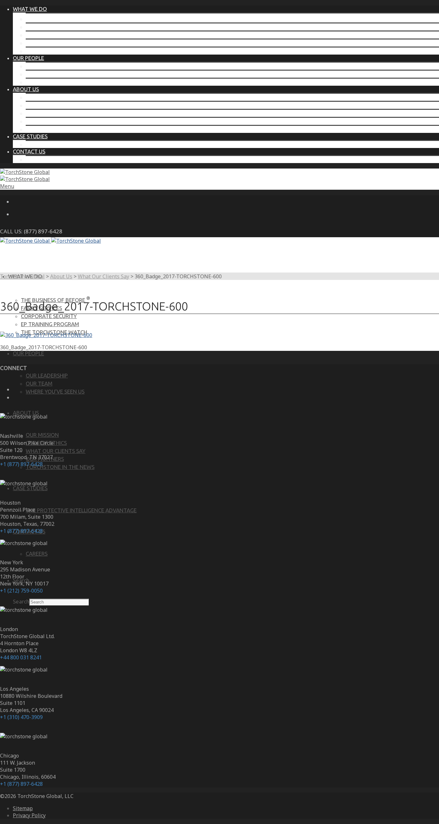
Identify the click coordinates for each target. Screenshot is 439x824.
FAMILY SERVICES (46, 27)
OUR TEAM (39, 74)
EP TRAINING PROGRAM (55, 43)
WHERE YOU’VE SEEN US (55, 82)
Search (21, 601)
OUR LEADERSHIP (47, 66)
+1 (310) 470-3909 (21, 717)
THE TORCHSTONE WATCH (59, 51)
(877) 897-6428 (43, 231)
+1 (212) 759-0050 (21, 590)
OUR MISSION (42, 97)
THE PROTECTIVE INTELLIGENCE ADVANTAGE (81, 144)
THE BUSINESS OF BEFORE (60, 19)
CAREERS (37, 159)
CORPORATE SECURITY (54, 35)
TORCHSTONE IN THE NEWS (60, 129)
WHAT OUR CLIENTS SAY (55, 113)
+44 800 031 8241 (21, 657)
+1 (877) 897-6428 (21, 464)
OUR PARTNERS (45, 121)
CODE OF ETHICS (46, 105)
